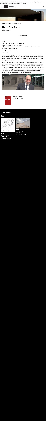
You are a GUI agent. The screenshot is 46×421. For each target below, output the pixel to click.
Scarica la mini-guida (24, 35)
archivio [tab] (2, 115)
